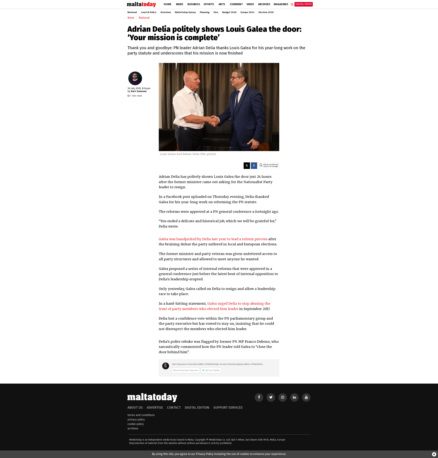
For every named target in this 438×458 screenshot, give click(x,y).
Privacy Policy (136, 419)
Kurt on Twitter (212, 370)
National (132, 12)
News (179, 4)
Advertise (155, 407)
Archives (264, 4)
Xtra (216, 12)
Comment (236, 4)
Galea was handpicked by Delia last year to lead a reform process (213, 239)
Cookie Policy (135, 424)
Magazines (281, 4)
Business (194, 4)
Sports (209, 4)
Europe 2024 (247, 12)
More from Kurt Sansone (185, 370)
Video (250, 4)
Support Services (228, 407)
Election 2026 (266, 12)
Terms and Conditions (141, 415)
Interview (165, 12)
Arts (222, 4)
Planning (204, 12)
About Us (135, 407)
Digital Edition (197, 407)
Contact (174, 407)
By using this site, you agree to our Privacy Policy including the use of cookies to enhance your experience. (219, 454)
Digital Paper (303, 4)
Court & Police (148, 12)
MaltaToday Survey (185, 12)
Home (167, 4)
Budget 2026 (229, 12)
